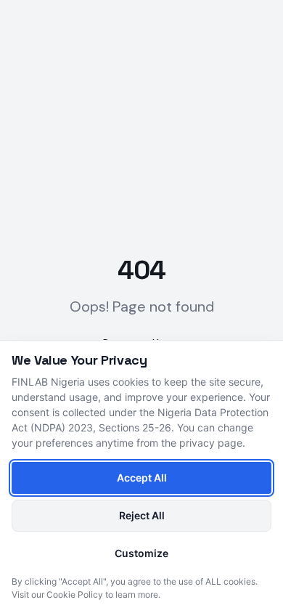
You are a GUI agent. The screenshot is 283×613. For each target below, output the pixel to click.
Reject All (142, 515)
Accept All (142, 477)
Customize (141, 553)
